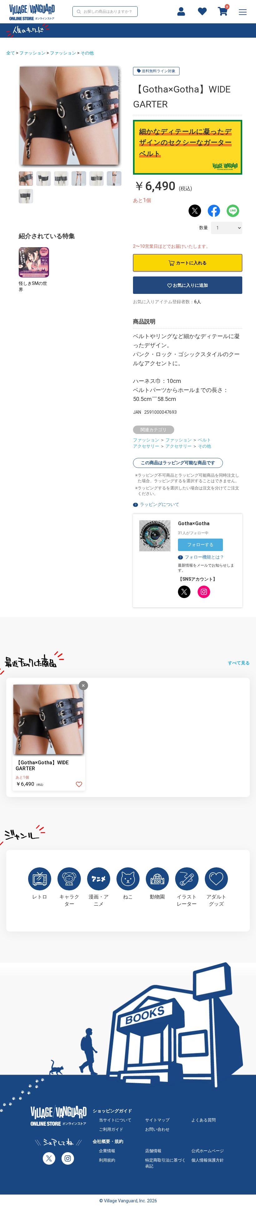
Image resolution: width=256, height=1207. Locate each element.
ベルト (204, 439)
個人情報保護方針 (207, 1160)
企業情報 (107, 1150)
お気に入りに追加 (190, 285)
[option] (70, 116)
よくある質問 (203, 1120)
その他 (87, 52)
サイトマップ (157, 1120)
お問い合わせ (157, 1129)
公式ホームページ (207, 1150)
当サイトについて (115, 1120)
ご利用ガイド (111, 1129)
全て (10, 52)
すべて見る (239, 662)
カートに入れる (191, 262)
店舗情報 (153, 1150)
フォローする (200, 544)
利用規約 (107, 1160)
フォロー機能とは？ (201, 556)
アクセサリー (146, 446)
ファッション (32, 52)
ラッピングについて (159, 504)
